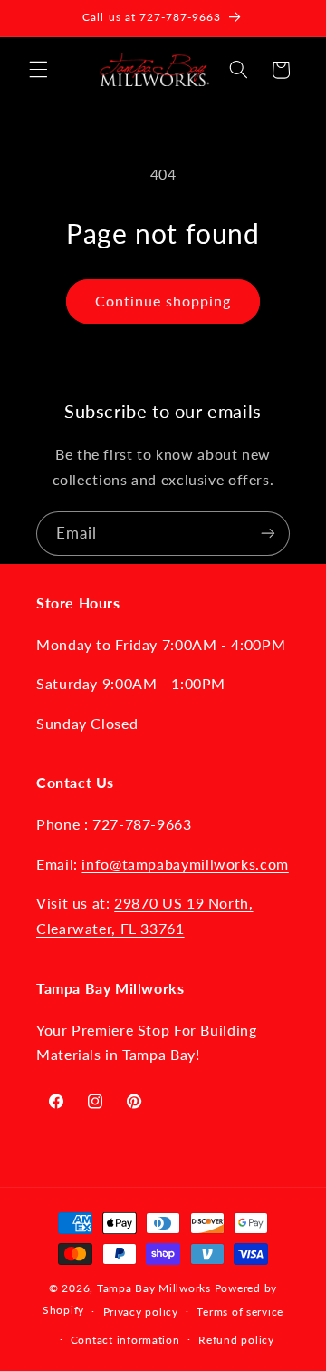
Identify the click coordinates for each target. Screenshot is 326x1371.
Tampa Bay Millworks (154, 1288)
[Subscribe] (268, 533)
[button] (38, 70)
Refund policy (236, 1340)
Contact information (125, 1340)
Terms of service (240, 1312)
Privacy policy (140, 1312)
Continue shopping (163, 300)
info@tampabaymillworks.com (185, 863)
